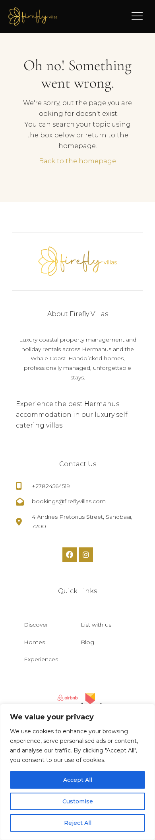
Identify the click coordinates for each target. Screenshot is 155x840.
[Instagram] (86, 554)
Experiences (41, 659)
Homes (34, 642)
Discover (36, 624)
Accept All (77, 779)
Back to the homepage (77, 161)
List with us (96, 624)
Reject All (77, 822)
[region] (77, 772)
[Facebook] (69, 554)
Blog (87, 642)
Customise (77, 801)
